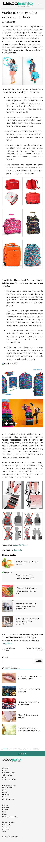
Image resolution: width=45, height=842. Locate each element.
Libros (4, 812)
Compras (5, 777)
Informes (5, 805)
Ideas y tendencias (8, 799)
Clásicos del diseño (8, 773)
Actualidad (5, 768)
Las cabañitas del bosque (10, 649)
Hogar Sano (6, 794)
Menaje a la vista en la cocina (33, 649)
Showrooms (6, 827)
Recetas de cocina (8, 822)
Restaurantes (6, 824)
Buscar (5, 658)
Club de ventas (7, 775)
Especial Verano (7, 788)
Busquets (17, 545)
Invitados (5, 809)
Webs (4, 831)
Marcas (4, 814)
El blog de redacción (8, 785)
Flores (4, 790)
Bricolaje (5, 770)
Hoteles (4, 797)
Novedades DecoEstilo (9, 816)
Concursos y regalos (8, 779)
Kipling (24, 545)
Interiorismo (6, 807)
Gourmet (5, 792)
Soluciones (5, 829)
